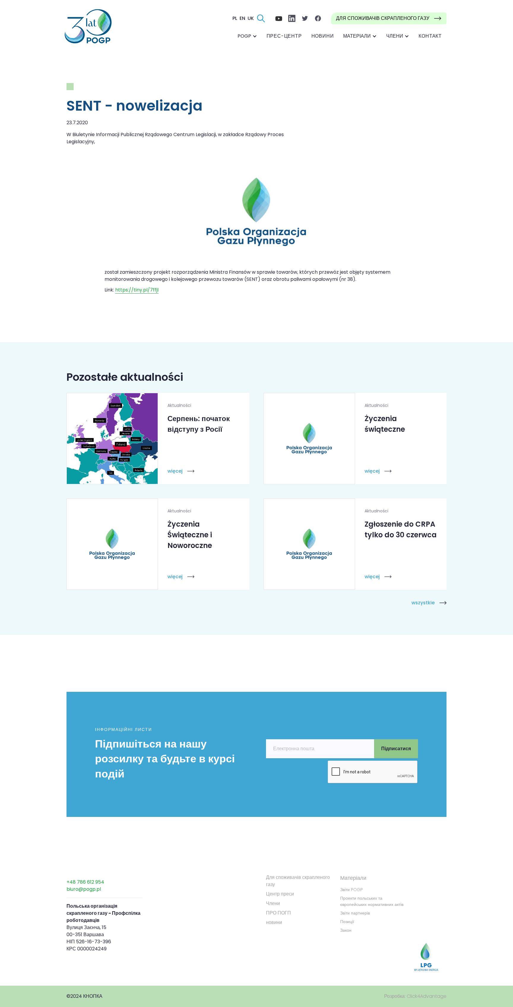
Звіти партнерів (355, 913)
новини (322, 36)
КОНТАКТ (430, 36)
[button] (247, 36)
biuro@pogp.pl (83, 889)
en (242, 18)
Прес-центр (284, 36)
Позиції (347, 922)
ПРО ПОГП (278, 912)
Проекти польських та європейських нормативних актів (371, 901)
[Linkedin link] (291, 18)
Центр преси (280, 893)
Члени (273, 903)
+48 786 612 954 (85, 882)
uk (251, 18)
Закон (346, 930)
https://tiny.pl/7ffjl (137, 289)
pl (234, 18)
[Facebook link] (278, 18)
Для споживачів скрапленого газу (298, 881)
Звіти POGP (351, 890)
